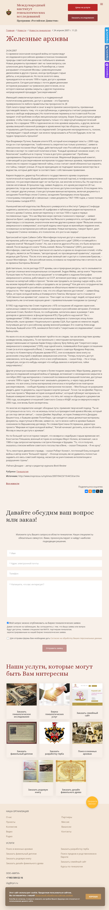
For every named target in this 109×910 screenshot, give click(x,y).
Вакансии (66, 826)
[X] (97, 491)
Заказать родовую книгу (38, 791)
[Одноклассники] (90, 491)
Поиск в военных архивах (87, 752)
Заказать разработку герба (54, 752)
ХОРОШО (93, 896)
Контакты (66, 831)
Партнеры (66, 817)
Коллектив (11, 826)
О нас (9, 817)
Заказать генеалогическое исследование (21, 714)
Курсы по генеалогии (72, 866)
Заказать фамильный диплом (22, 752)
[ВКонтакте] (86, 491)
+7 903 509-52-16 (14, 878)
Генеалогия (22, 471)
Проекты (10, 821)
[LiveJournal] (101, 491)
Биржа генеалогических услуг (54, 714)
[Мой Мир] (93, 491)
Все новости (12, 483)
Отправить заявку (54, 648)
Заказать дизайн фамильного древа (71, 791)
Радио (9, 836)
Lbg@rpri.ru (12, 883)
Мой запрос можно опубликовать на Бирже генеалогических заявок (45, 622)
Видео (9, 831)
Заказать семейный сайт (87, 714)
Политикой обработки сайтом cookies (54, 895)
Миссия (65, 821)
